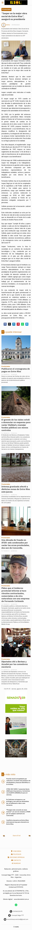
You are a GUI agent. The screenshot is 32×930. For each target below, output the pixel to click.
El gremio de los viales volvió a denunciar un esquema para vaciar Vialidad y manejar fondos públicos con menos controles (15, 425)
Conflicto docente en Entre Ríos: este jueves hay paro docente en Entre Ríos (17, 822)
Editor (8, 25)
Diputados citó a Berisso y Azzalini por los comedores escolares (14, 664)
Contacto (17, 860)
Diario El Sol (16, 836)
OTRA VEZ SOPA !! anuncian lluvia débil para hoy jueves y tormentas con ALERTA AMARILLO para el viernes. (18, 792)
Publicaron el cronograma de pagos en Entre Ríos (15, 370)
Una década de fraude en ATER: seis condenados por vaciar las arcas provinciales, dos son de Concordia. (15, 544)
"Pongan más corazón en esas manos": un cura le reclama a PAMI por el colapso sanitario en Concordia (18, 812)
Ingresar (17, 863)
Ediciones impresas (16, 857)
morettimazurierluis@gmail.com (17, 919)
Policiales (17, 854)
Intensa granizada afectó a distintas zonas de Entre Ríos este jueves (15, 489)
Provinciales (6, 9)
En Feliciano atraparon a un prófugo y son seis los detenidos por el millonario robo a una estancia (17, 802)
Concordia (17, 851)
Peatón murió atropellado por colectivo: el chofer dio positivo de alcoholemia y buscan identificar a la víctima (18, 781)
